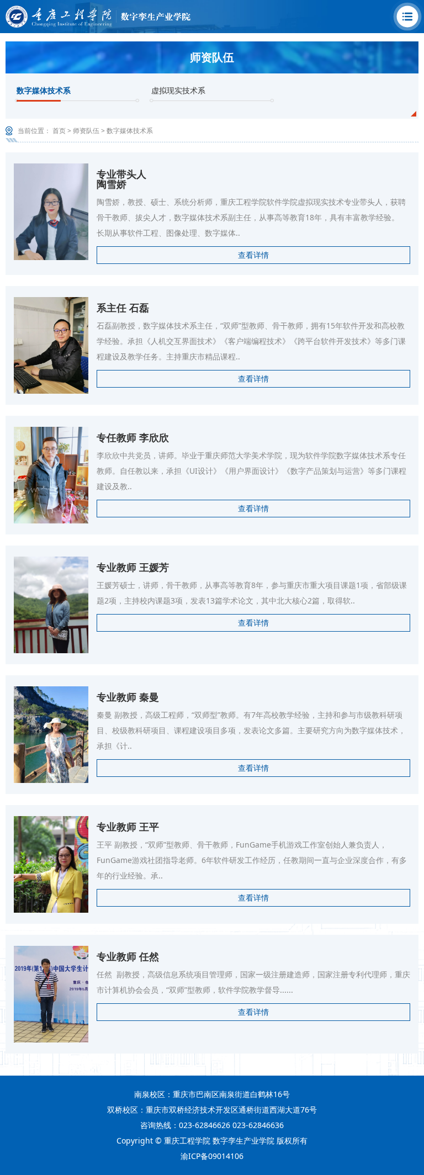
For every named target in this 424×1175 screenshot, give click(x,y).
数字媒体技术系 (44, 90)
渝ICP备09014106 (212, 1156)
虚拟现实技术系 (178, 90)
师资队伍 (86, 130)
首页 (59, 130)
